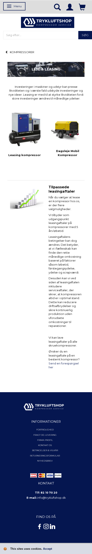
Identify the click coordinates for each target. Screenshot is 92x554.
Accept (47, 548)
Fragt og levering (44, 435)
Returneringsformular (45, 455)
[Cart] (82, 7)
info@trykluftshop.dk (51, 497)
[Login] (69, 7)
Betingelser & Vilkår (45, 450)
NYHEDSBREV (45, 460)
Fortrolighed (45, 429)
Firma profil (45, 440)
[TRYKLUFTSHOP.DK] (47, 22)
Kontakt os (45, 445)
